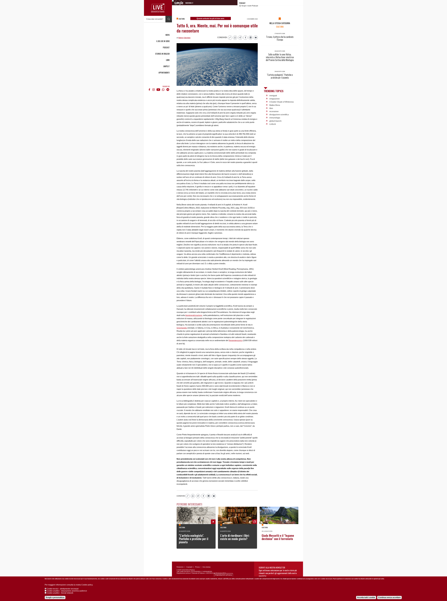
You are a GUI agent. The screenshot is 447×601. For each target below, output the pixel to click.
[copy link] (230, 37)
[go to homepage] (158, 8)
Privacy (197, 567)
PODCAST (166, 47)
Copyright (189, 567)
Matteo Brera (274, 105)
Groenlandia (182, 328)
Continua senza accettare (389, 597)
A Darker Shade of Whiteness (281, 102)
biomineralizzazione (193, 315)
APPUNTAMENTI (164, 72)
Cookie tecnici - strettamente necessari (63, 589)
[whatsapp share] (235, 37)
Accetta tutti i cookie (366, 597)
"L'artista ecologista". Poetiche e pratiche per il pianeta (193, 538)
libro (271, 108)
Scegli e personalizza (55, 597)
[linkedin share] (250, 37)
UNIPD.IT (166, 66)
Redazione (180, 567)
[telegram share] (240, 37)
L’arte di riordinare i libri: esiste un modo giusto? (235, 537)
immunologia (274, 118)
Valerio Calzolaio (184, 38)
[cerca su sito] (168, 19)
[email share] (256, 37)
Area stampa (206, 567)
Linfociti (272, 124)
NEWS (168, 35)
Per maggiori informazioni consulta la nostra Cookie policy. (69, 585)
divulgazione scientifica (279, 115)
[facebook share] (245, 37)
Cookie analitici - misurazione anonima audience (67, 591)
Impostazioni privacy (223, 575)
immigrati (273, 96)
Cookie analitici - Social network (60, 593)
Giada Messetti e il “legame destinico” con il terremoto (278, 537)
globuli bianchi (275, 121)
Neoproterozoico (235, 340)
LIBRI (168, 60)
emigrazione (274, 99)
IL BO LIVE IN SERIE (163, 41)
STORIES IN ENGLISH (162, 53)
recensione (274, 111)
